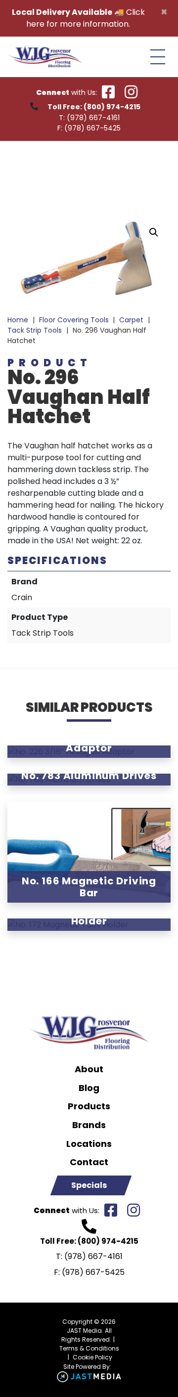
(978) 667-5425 (92, 128)
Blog (89, 1088)
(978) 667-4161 (93, 118)
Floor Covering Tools (74, 320)
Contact (89, 1162)
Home (17, 320)
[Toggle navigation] (157, 56)
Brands (89, 1125)
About (89, 1069)
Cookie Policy (92, 1357)
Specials (89, 1185)
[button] (154, 232)
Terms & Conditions (89, 1348)
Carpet (131, 320)
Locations (89, 1143)
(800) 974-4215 (112, 107)
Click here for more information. (85, 18)
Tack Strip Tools (34, 330)
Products (89, 1106)
